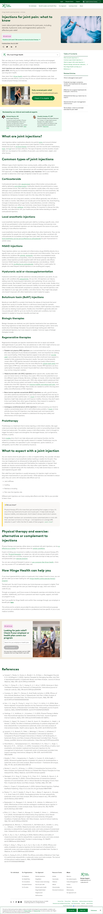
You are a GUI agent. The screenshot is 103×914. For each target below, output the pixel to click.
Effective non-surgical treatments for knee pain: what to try (75, 90)
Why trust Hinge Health (15, 55)
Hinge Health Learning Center (10, 12)
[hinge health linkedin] (11, 903)
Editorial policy (70, 890)
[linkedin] (11, 47)
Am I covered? (10, 647)
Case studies (55, 879)
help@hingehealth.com (85, 880)
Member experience (40, 876)
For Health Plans (26, 879)
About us (69, 876)
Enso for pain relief (39, 884)
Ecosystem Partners (27, 884)
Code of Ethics (89, 903)
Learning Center (73, 6)
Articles (23, 12)
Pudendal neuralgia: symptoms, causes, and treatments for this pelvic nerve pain (75, 83)
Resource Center (57, 872)
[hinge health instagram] (18, 902)
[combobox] (17, 642)
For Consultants (26, 881)
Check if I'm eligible (42, 98)
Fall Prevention (39, 895)
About (81, 6)
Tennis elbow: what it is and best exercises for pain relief (74, 108)
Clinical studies (56, 887)
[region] (51, 910)
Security (83, 903)
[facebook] (15, 47)
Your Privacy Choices (67, 905)
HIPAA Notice (75, 901)
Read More (45, 126)
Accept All (71, 910)
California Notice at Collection (86, 901)
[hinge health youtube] (21, 902)
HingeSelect (38, 879)
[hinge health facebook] (13, 903)
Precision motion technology (42, 881)
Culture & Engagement (72, 881)
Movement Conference (58, 890)
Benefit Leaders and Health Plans (47, 6)
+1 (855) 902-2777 (84, 882)
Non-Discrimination (75, 903)
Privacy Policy (68, 901)
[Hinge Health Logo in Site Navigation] (6, 6)
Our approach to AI (71, 892)
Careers (68, 884)
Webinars (54, 881)
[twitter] (7, 47)
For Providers (25, 887)
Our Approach (62, 6)
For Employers (25, 876)
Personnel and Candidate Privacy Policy (61, 903)
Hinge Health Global (40, 890)
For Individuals (32, 6)
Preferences (94, 910)
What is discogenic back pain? (73, 78)
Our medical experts (71, 879)
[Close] (100, 910)
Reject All (82, 910)
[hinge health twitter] (16, 903)
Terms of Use (60, 901)
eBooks (54, 884)
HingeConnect (38, 892)
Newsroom (69, 887)
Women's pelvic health (40, 887)
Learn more (48, 522)
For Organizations (27, 872)
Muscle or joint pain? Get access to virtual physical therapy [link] (21, 39)
